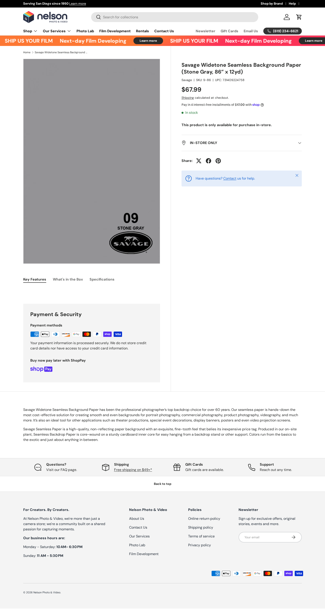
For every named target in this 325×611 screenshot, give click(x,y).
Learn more (77, 4)
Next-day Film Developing (88, 40)
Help (292, 4)
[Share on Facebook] (208, 161)
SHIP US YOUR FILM (189, 40)
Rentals (142, 31)
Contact (229, 178)
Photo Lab (85, 31)
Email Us (251, 31)
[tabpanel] (91, 290)
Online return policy (204, 518)
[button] (299, 17)
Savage (187, 80)
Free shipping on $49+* (133, 469)
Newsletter (205, 31)
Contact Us (164, 31)
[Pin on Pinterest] (218, 161)
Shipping (188, 98)
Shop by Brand (272, 4)
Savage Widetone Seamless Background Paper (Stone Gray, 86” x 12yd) (61, 52)
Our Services (54, 31)
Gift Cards (229, 31)
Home (27, 52)
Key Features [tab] (34, 279)
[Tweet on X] (199, 161)
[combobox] (174, 17)
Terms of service (201, 536)
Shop (27, 31)
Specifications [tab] (102, 279)
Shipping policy (200, 527)
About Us (136, 518)
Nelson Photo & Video (46, 592)
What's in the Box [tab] (68, 279)
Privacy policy (199, 545)
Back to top (162, 484)
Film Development (115, 31)
